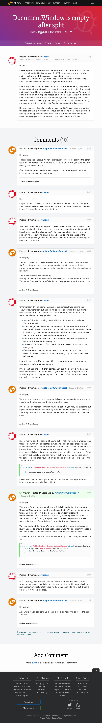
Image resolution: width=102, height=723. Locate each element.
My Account (28, 708)
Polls (62, 695)
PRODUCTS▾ (29, 3)
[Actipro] (14, 3)
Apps (25, 695)
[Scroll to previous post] (88, 148)
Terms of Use (57, 718)
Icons (18, 695)
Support (62, 678)
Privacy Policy (45, 718)
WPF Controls (21, 683)
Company (82, 678)
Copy (88, 466)
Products (22, 678)
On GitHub (82, 686)
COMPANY (66, 3)
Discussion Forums (62, 686)
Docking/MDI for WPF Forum (51, 32)
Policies (82, 689)
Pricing (42, 686)
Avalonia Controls (22, 686)
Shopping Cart (42, 683)
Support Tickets (62, 689)
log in (34, 662)
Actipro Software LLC (53, 716)
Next (71, 43)
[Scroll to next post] (90, 56)
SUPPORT (56, 3)
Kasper (45, 56)
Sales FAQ (42, 689)
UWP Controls (21, 692)
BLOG (75, 3)
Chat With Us (62, 692)
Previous (34, 43)
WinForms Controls (22, 689)
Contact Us (82, 692)
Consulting (42, 692)
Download (28, 702)
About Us (82, 683)
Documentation (62, 683)
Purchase (42, 678)
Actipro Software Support (54, 148)
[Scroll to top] (96, 670)
